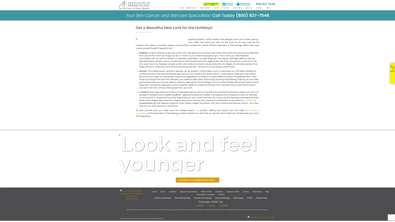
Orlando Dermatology (162, 198)
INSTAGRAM (224, 206)
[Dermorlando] (134, 5)
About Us (249, 8)
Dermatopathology (222, 198)
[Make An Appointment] (211, 4)
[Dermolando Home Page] (131, 195)
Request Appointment (188, 192)
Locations (225, 8)
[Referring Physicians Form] (243, 4)
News (269, 8)
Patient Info (237, 8)
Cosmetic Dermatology (202, 198)
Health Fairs (257, 192)
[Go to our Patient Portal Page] (227, 4)
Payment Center (233, 192)
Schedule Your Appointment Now (196, 180)
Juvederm (249, 100)
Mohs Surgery (205, 8)
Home (182, 8)
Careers (246, 192)
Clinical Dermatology (182, 198)
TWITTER (212, 206)
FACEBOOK (200, 206)
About (162, 192)
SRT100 (216, 8)
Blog (267, 192)
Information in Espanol (206, 194)
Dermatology (191, 8)
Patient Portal (206, 192)
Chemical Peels (261, 198)
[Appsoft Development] (261, 217)
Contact (259, 8)
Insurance (219, 192)
